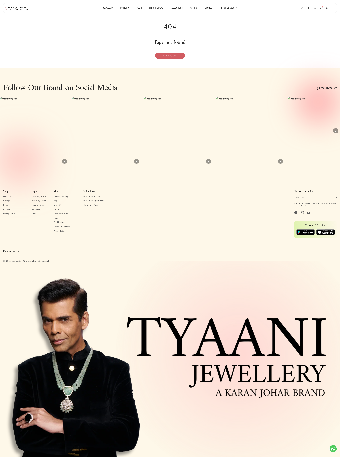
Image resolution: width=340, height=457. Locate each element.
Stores (56, 218)
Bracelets (6, 209)
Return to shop (170, 55)
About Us (57, 205)
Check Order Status (91, 205)
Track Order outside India (93, 201)
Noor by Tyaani (38, 205)
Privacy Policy (59, 231)
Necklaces (7, 196)
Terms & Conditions (62, 227)
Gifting (34, 214)
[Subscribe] (335, 197)
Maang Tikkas (9, 214)
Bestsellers (36, 209)
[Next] (335, 130)
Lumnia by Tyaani (39, 196)
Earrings (6, 201)
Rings (5, 205)
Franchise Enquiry (61, 196)
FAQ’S (56, 209)
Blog (55, 201)
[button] (315, 8)
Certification (59, 222)
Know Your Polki (61, 214)
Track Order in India (91, 196)
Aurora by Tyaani (39, 201)
